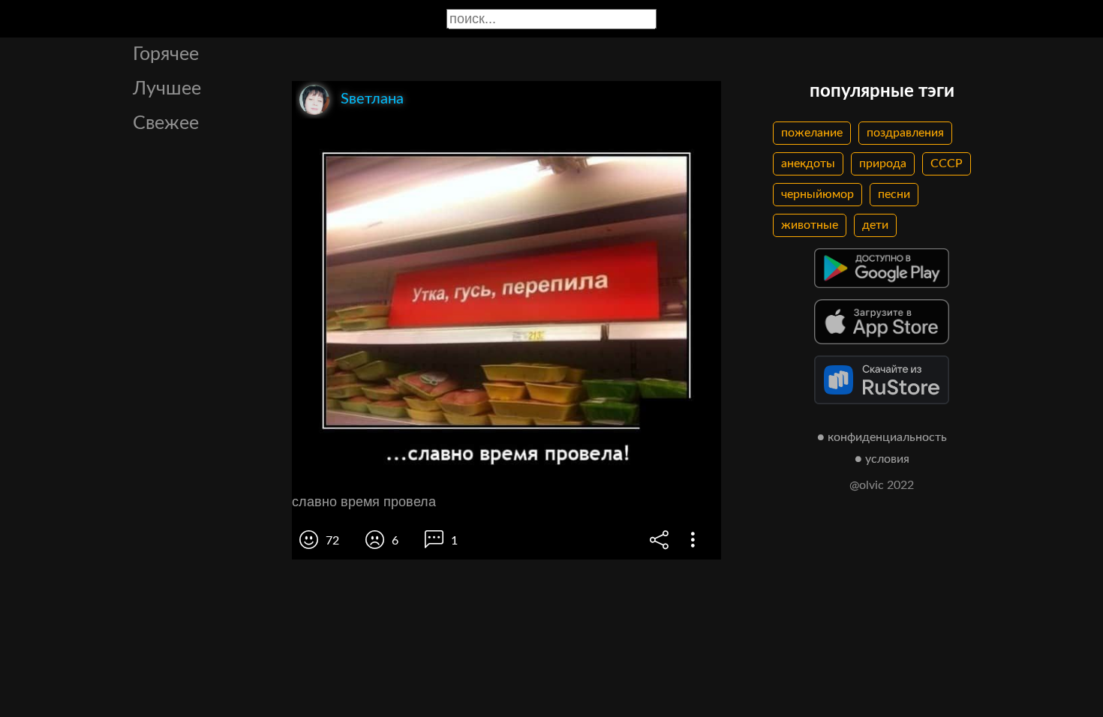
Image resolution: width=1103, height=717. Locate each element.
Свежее (166, 123)
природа (882, 164)
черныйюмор (817, 194)
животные (809, 225)
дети (875, 225)
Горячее (166, 54)
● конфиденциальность (882, 437)
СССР (946, 164)
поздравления (905, 133)
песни (894, 194)
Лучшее (167, 89)
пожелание (812, 133)
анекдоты (808, 164)
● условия (882, 459)
